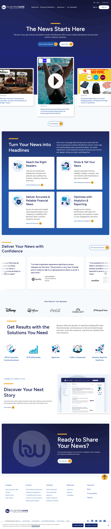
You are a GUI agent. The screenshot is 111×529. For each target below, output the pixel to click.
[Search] (94, 2)
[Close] (108, 525)
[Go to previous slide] (5, 273)
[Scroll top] (105, 477)
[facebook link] (100, 521)
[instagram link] (105, 521)
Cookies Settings (78, 525)
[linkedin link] (92, 521)
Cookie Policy (35, 526)
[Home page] (13, 7)
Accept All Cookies (91, 525)
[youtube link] (96, 521)
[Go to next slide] (105, 273)
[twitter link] (88, 521)
